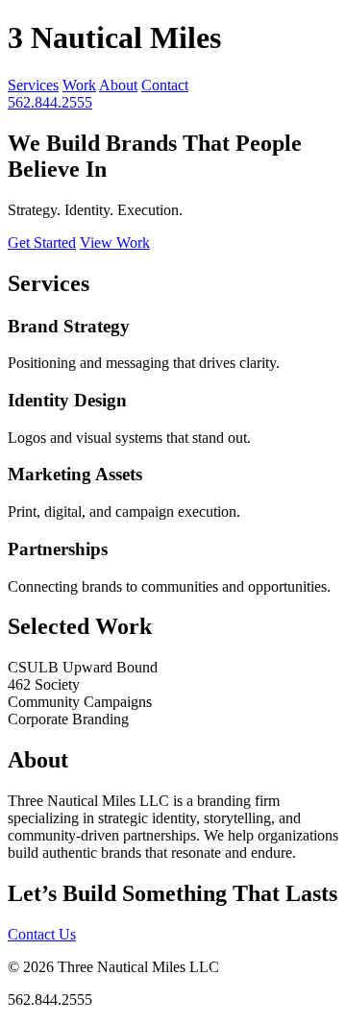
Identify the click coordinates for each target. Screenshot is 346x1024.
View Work (115, 242)
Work (79, 85)
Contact (164, 85)
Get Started (42, 242)
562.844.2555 (50, 102)
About (118, 85)
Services (33, 85)
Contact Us (42, 934)
